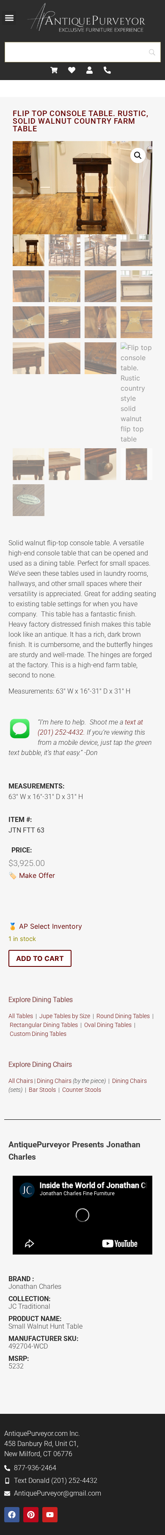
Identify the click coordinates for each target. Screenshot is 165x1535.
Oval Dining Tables (108, 1024)
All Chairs (20, 1080)
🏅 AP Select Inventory (45, 926)
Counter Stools (81, 1089)
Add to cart (40, 958)
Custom (21, 1033)
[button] (9, 18)
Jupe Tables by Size (64, 1016)
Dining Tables (49, 1033)
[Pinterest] (30, 1514)
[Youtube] (50, 1514)
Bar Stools (42, 1089)
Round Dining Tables (123, 1016)
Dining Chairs (54, 1080)
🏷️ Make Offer (31, 875)
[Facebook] (11, 1514)
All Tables (20, 1016)
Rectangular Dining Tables (44, 1024)
